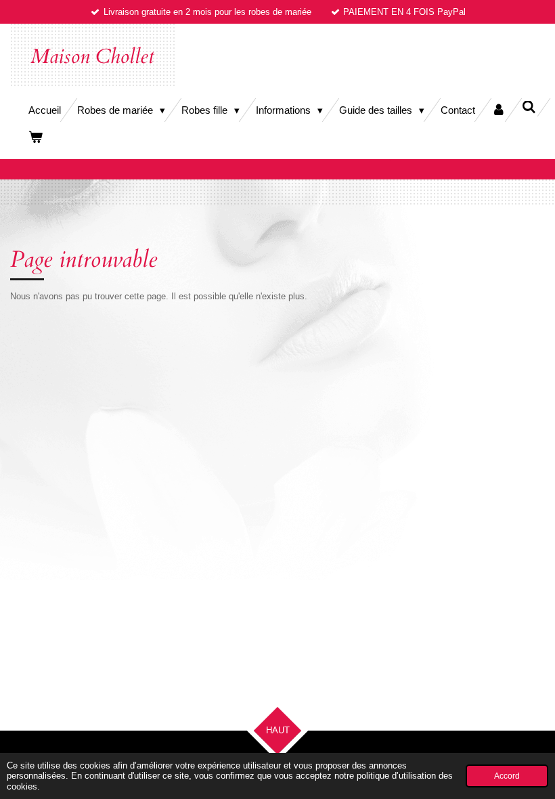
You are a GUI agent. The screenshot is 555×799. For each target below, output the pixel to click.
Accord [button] (507, 775)
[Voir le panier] (35, 137)
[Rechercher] (529, 107)
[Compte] (498, 110)
